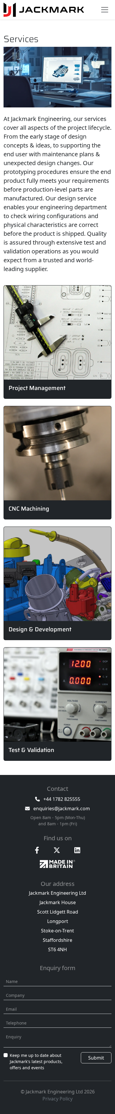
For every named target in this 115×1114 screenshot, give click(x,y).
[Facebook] (37, 850)
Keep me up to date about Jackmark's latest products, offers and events (36, 1061)
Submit (96, 1058)
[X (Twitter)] (56, 850)
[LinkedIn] (77, 850)
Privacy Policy (57, 1098)
